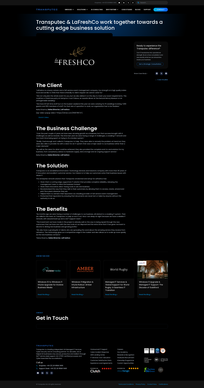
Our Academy (122, 352)
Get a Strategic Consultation (150, 64)
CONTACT (160, 9)
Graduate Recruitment (125, 358)
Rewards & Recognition (125, 355)
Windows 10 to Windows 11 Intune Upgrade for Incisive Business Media (50, 285)
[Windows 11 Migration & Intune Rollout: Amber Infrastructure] (85, 269)
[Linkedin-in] (123, 2)
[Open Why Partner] (117, 9)
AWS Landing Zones (97, 355)
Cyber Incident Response (99, 352)
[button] (157, 73)
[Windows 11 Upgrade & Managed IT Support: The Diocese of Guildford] (152, 269)
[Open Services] (73, 9)
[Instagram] (132, 2)
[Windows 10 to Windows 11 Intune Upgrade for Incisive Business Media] (51, 269)
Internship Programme (125, 360)
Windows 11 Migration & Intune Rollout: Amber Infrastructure (82, 285)
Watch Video (43, 117)
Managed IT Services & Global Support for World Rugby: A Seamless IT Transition (117, 286)
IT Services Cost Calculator (100, 358)
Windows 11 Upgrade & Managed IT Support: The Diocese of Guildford (151, 285)
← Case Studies (161, 80)
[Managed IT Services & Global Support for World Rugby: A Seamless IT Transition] (119, 269)
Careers (120, 349)
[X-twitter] (128, 2)
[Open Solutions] (87, 9)
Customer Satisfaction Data (100, 360)
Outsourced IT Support (98, 349)
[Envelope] (119, 2)
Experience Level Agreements (101, 363)
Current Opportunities (125, 363)
